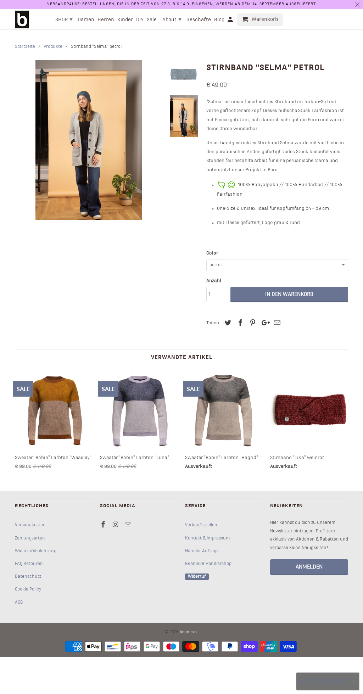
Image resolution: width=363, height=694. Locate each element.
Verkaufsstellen (201, 525)
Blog (219, 19)
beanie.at (188, 632)
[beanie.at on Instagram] (116, 525)
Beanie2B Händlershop (208, 564)
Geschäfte (198, 19)
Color (212, 253)
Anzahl (213, 281)
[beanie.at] (22, 19)
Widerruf (197, 577)
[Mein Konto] (231, 21)
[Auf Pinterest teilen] (251, 323)
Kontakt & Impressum (207, 538)
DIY (140, 19)
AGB (19, 602)
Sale (152, 19)
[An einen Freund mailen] (276, 323)
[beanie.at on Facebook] (104, 525)
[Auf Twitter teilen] (227, 323)
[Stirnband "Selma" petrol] (88, 140)
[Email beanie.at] (129, 525)
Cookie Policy (28, 589)
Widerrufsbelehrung (35, 551)
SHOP (64, 20)
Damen (86, 19)
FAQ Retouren (29, 564)
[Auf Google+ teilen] (263, 323)
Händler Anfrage (202, 551)
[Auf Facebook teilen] (239, 323)
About (172, 20)
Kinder (125, 19)
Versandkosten (30, 525)
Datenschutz (28, 577)
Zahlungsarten (30, 538)
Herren (105, 19)
